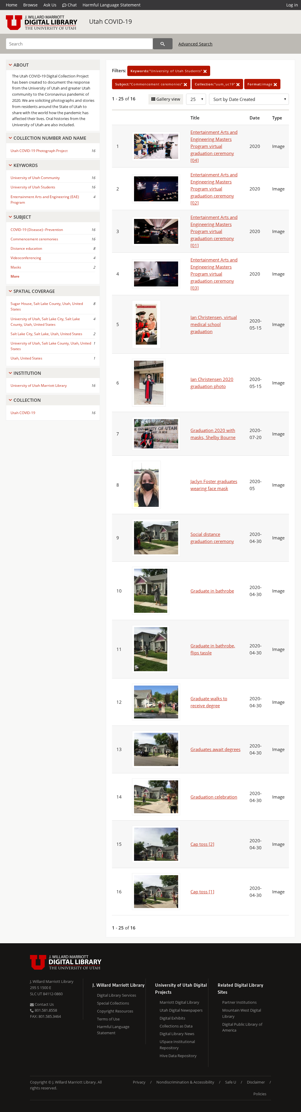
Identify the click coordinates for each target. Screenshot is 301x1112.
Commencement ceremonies (34, 239)
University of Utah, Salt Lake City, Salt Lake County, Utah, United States (45, 321)
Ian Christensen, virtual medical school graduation (213, 324)
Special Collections (113, 1003)
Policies (259, 1093)
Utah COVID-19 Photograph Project (39, 150)
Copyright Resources (115, 1011)
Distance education (26, 248)
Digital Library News (177, 1033)
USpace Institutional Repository (177, 1044)
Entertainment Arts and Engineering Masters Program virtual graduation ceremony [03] (214, 274)
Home (11, 5)
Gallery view (167, 99)
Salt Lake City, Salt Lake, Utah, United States (46, 333)
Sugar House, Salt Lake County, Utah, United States (47, 306)
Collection (27, 400)
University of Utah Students (33, 187)
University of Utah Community (35, 177)
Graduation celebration (213, 797)
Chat (71, 5)
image (261, 84)
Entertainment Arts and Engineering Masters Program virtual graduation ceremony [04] (214, 146)
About (21, 65)
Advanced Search (195, 44)
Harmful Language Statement (112, 5)
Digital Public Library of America (242, 1027)
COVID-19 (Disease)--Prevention (37, 229)
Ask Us (50, 5)
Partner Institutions (239, 1002)
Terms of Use (108, 1019)
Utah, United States (26, 358)
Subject (22, 217)
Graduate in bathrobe (212, 591)
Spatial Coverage (34, 291)
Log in (292, 5)
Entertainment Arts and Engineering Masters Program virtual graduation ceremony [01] (214, 231)
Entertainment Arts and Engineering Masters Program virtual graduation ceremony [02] (214, 189)
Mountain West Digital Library (241, 1013)
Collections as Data (176, 1026)
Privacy (139, 1082)
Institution (27, 373)
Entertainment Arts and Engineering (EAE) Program (45, 199)
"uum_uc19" (215, 84)
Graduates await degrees (215, 749)
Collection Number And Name (50, 138)
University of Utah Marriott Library (39, 385)
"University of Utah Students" (167, 71)
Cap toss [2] (202, 844)
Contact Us (44, 1004)
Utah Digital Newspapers (181, 1010)
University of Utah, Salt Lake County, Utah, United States (51, 346)
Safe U (230, 1082)
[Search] (163, 43)
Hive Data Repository (178, 1055)
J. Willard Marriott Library (51, 981)
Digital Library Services (116, 995)
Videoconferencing (26, 257)
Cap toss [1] (202, 892)
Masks (16, 267)
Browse (30, 5)
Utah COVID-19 (110, 21)
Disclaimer (256, 1082)
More (15, 276)
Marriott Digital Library (179, 1002)
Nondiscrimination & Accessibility (185, 1082)
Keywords (26, 165)
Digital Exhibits (172, 1018)
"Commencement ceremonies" (149, 84)
